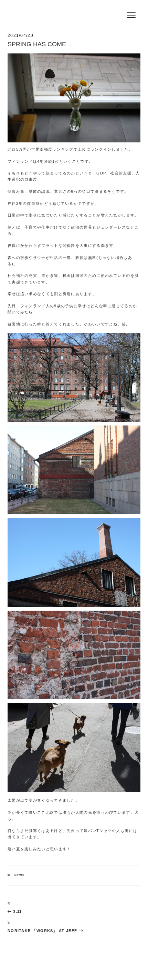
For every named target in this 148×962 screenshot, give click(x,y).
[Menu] (131, 14)
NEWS (19, 875)
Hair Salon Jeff (39, 7)
